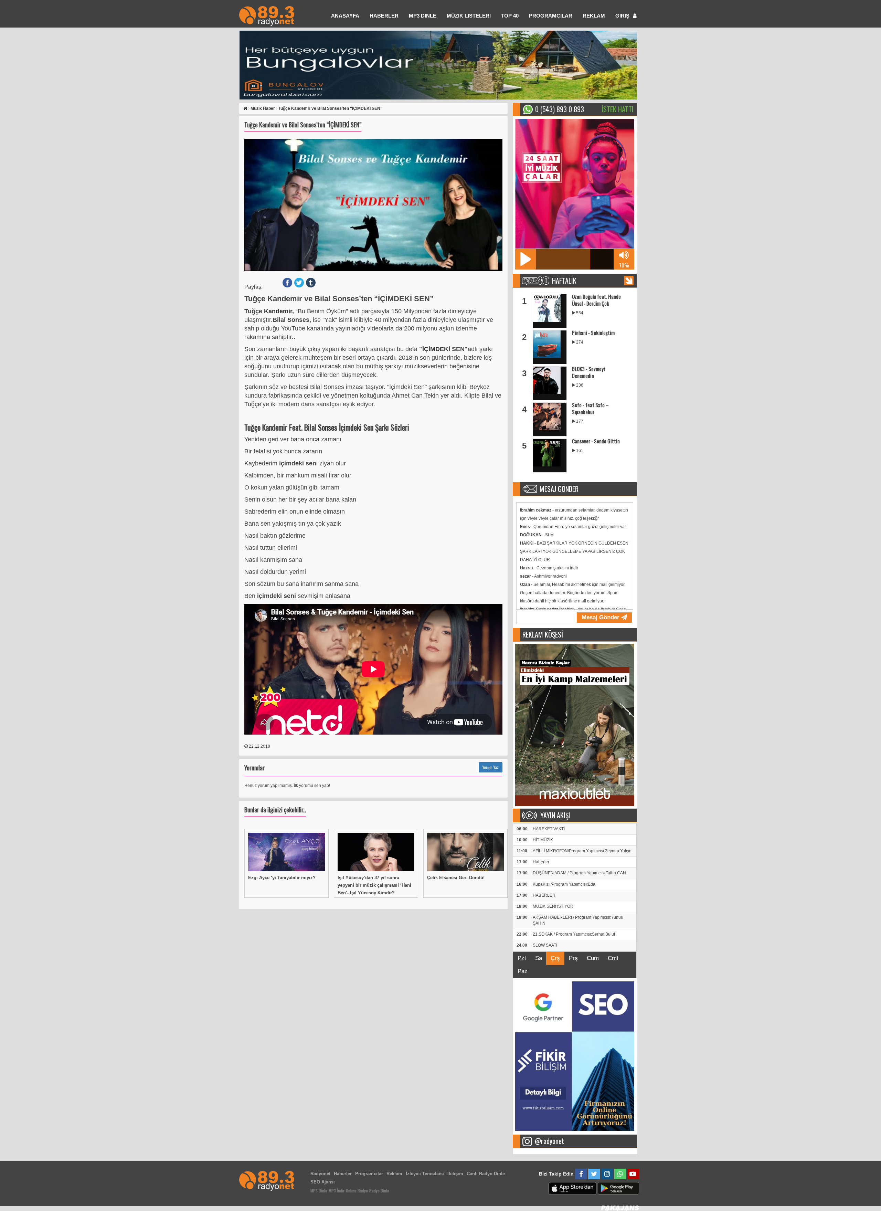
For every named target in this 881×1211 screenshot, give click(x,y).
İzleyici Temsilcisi (425, 1173)
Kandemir (278, 311)
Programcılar (550, 16)
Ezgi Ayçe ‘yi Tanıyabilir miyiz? (282, 877)
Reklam (594, 16)
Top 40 (510, 16)
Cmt (613, 958)
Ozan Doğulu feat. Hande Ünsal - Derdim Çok (596, 300)
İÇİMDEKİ (437, 349)
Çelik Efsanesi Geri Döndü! (456, 877)
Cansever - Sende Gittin (596, 441)
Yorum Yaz (490, 767)
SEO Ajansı (322, 1181)
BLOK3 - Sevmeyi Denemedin (588, 372)
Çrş (555, 958)
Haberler (343, 1173)
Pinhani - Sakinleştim (593, 332)
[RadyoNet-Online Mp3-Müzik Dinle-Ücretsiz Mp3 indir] (266, 15)
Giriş (623, 16)
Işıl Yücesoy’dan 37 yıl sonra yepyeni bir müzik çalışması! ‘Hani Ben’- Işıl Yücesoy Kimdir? (374, 885)
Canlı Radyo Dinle (486, 1173)
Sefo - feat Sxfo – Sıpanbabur (590, 408)
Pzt (522, 958)
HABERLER (384, 16)
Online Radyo (357, 1190)
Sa (538, 958)
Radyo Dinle (379, 1190)
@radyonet (549, 1141)
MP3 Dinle (422, 16)
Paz (523, 971)
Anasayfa (345, 16)
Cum (593, 958)
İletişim (455, 1173)
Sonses (328, 427)
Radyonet (320, 1173)
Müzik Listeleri (469, 16)
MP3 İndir (336, 1190)
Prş (573, 958)
